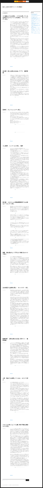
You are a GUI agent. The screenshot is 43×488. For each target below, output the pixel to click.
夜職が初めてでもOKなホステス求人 (34, 18)
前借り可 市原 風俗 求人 (33, 27)
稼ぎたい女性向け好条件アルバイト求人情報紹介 (12, 6)
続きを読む (11, 66)
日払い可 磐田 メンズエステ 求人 (34, 17)
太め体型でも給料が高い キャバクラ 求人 (15, 287)
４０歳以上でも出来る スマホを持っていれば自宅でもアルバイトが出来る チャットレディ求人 (15, 17)
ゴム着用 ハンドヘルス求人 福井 (13, 146)
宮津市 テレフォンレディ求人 (11, 109)
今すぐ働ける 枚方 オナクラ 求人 (34, 16)
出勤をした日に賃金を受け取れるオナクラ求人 (35, 25)
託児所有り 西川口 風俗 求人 (34, 14)
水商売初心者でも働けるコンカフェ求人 (35, 23)
